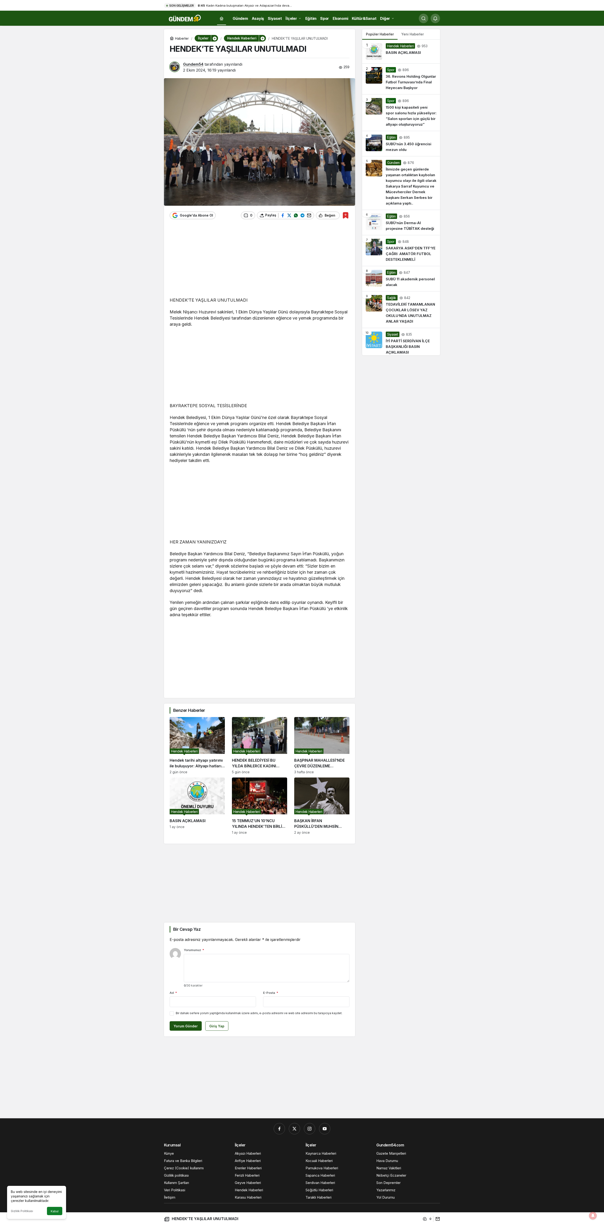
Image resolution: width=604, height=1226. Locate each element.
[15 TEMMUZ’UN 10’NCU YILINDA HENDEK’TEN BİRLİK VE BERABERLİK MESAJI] (259, 805)
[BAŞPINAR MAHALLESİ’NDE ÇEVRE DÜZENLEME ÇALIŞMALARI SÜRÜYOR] (321, 745)
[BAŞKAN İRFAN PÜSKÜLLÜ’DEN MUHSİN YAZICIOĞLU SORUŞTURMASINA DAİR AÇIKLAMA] (321, 805)
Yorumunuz (194, 950)
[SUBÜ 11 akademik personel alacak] (401, 278)
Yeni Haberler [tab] (412, 34)
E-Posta (270, 993)
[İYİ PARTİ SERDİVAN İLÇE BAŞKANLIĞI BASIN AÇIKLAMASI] (401, 341)
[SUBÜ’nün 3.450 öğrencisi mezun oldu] (401, 143)
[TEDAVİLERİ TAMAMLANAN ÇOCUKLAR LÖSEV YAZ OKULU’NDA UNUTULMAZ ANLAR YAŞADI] (401, 309)
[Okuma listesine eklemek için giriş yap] (345, 215)
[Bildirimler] (435, 18)
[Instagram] (309, 1128)
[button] (214, 38)
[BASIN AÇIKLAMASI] (197, 805)
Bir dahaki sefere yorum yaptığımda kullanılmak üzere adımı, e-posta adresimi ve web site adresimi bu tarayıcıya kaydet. (259, 1013)
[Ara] (423, 18)
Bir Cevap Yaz (187, 929)
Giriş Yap (216, 1026)
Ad (173, 993)
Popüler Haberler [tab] (380, 34)
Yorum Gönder (186, 1026)
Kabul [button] (55, 1211)
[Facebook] (279, 1128)
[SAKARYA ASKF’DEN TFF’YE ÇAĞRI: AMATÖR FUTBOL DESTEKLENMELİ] (401, 250)
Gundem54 (193, 64)
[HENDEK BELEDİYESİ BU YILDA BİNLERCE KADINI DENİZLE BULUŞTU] (259, 745)
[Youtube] (324, 1128)
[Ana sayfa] (221, 18)
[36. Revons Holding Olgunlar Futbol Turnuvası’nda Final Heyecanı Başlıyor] (401, 79)
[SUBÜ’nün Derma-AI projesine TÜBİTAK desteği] (401, 222)
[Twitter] (294, 1128)
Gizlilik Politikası (22, 1211)
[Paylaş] (436, 1219)
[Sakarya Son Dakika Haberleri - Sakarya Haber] (185, 18)
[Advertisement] (259, 260)
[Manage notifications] (593, 1215)
